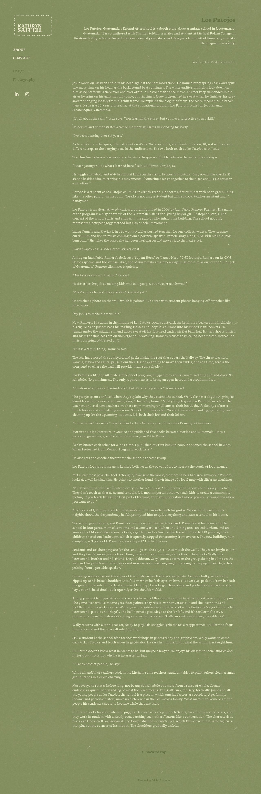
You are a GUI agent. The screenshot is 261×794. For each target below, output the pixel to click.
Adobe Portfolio (161, 780)
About (19, 49)
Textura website (222, 62)
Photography (24, 79)
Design (19, 71)
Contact (21, 57)
